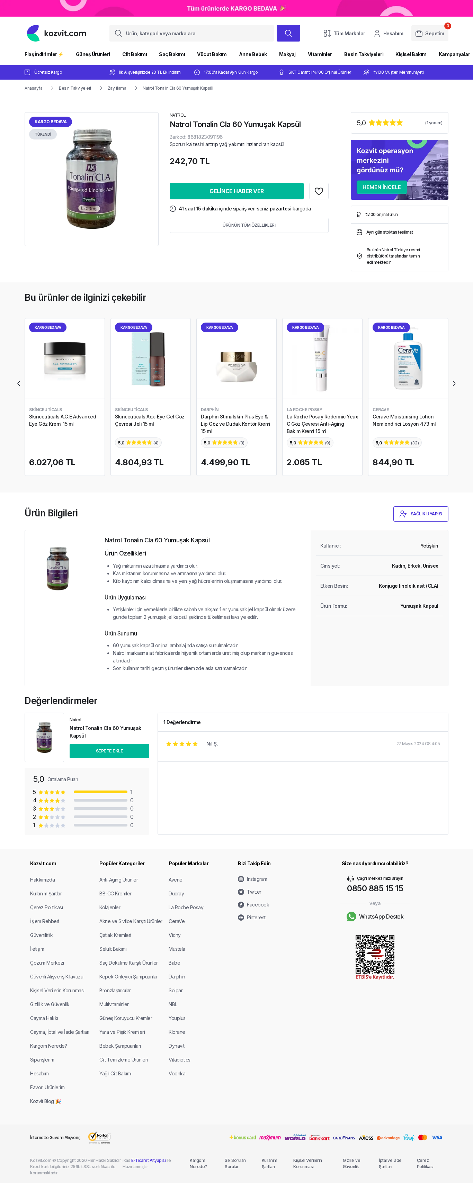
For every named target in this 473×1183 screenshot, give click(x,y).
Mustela (177, 949)
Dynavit (177, 1046)
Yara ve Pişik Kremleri (122, 1032)
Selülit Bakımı (112, 949)
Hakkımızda (42, 880)
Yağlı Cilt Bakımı (115, 1073)
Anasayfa (33, 88)
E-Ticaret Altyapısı (148, 1160)
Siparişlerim (42, 1060)
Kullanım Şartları (46, 893)
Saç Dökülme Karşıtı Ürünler (128, 963)
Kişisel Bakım (411, 54)
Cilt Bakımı (134, 54)
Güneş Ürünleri (93, 54)
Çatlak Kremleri (115, 935)
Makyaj (287, 54)
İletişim (37, 949)
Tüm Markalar (349, 33)
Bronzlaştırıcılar (115, 990)
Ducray (176, 893)
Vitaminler (320, 54)
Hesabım (393, 33)
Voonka (177, 1073)
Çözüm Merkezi (47, 963)
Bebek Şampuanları (120, 1046)
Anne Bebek (253, 54)
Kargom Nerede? (48, 1046)
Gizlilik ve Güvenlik (49, 1004)
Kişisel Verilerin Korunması (57, 990)
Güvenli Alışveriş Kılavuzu (56, 976)
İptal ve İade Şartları (390, 1163)
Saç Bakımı (172, 54)
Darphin (177, 976)
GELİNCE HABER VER (236, 191)
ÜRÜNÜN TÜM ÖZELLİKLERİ (249, 225)
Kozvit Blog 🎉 (45, 1101)
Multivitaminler (114, 1004)
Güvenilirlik (41, 935)
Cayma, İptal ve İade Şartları (59, 1032)
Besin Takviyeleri (364, 54)
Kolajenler (109, 907)
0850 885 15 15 (375, 888)
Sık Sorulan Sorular (235, 1163)
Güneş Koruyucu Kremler (125, 1018)
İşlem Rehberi (44, 921)
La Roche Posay (186, 907)
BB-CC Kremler (115, 893)
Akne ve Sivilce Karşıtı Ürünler (130, 921)
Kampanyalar (454, 54)
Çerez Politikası (46, 907)
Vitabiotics (179, 1060)
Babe (174, 963)
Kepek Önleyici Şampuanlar (128, 976)
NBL (173, 1004)
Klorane (177, 1032)
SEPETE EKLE (109, 750)
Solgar (175, 990)
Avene (175, 880)
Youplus (177, 1018)
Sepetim (434, 33)
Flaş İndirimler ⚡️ (44, 54)
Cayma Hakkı (44, 1018)
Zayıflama (117, 88)
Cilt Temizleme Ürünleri (123, 1060)
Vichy (175, 935)
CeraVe (177, 921)
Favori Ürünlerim (47, 1087)
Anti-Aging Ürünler (118, 880)
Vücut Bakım (212, 54)
